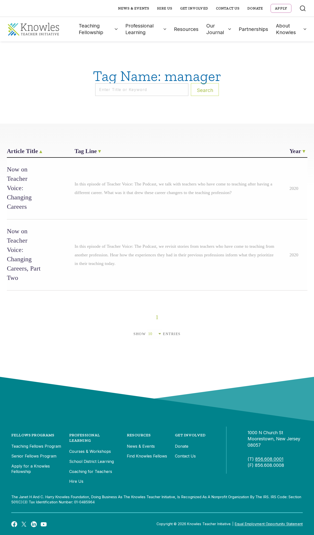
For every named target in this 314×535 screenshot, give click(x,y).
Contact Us (228, 8)
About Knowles (286, 29)
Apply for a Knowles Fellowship (30, 469)
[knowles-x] (24, 524)
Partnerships (253, 29)
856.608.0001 (269, 459)
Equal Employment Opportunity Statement (269, 524)
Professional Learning (139, 29)
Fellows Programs (32, 435)
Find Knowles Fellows (147, 456)
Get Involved (194, 8)
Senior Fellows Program (33, 456)
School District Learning (91, 461)
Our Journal (215, 29)
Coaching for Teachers (90, 471)
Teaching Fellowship (91, 29)
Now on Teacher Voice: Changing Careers (19, 188)
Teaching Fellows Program (36, 446)
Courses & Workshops (90, 451)
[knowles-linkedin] (34, 524)
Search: (205, 90)
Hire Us (164, 8)
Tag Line (86, 151)
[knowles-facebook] (14, 524)
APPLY (281, 8)
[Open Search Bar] (302, 8)
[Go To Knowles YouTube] (44, 524)
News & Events (133, 8)
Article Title (22, 151)
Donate (255, 8)
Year (295, 151)
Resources (186, 29)
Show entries (157, 334)
